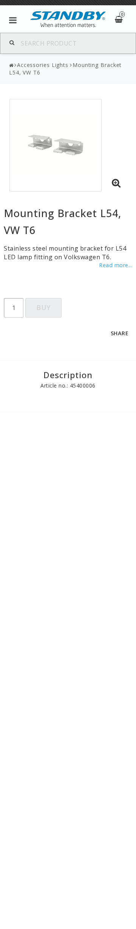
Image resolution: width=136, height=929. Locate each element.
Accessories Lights (42, 64)
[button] (116, 183)
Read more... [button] (115, 265)
